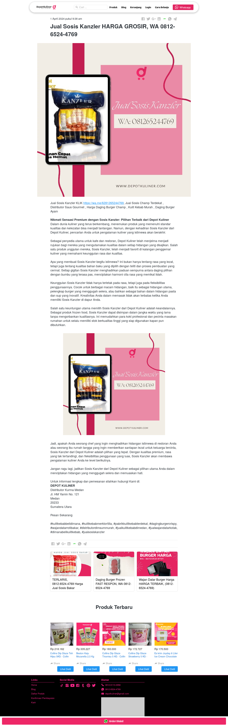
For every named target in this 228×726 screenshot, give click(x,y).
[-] (62, 685)
